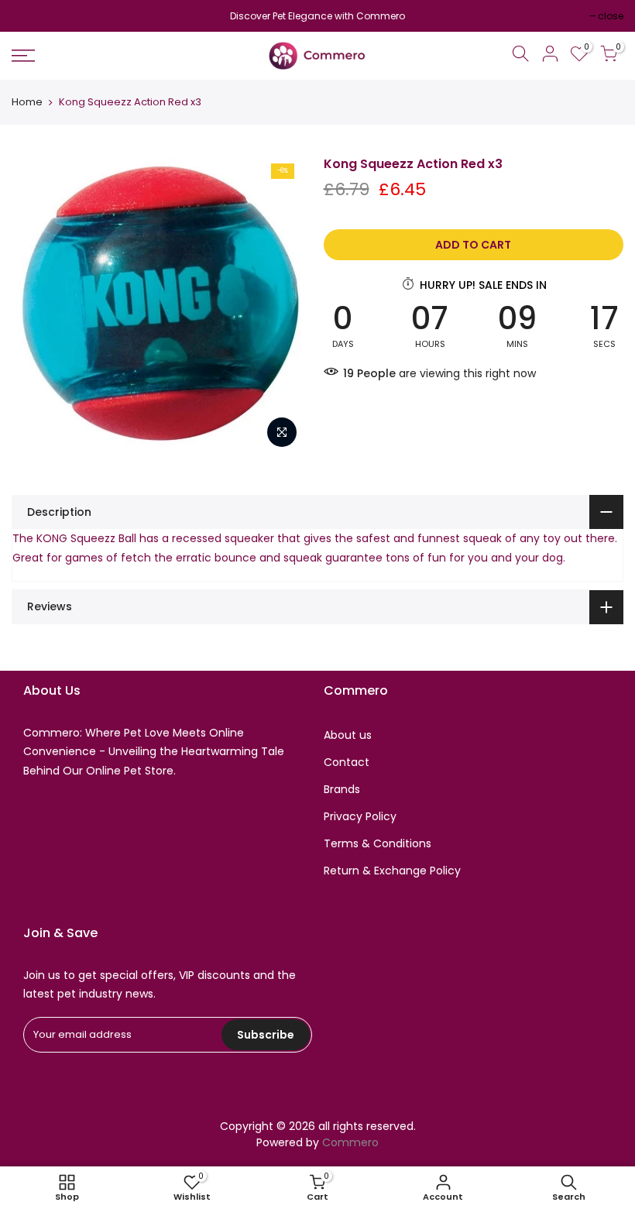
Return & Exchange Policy (392, 870)
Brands (342, 789)
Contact (346, 762)
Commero (350, 1142)
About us (348, 735)
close (32, 15)
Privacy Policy (360, 816)
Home (27, 102)
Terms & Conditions (377, 843)
